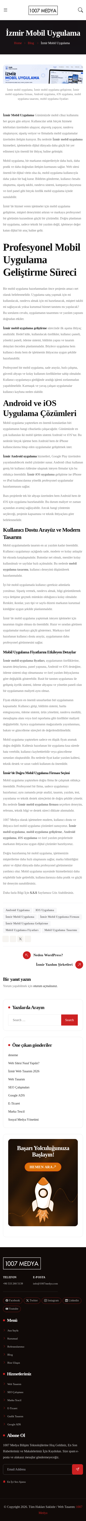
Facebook (14, 1300)
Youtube (13, 1308)
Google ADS (16, 1095)
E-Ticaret (14, 1103)
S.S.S (33, 892)
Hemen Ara (41, 1167)
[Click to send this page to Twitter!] (20, 939)
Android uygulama (18, 910)
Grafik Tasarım (15, 1416)
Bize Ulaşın (13, 1362)
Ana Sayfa (12, 1330)
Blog (10, 1354)
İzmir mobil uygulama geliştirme (27, 923)
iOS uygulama (45, 910)
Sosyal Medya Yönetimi (23, 1119)
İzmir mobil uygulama (20, 916)
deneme (13, 1055)
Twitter (33, 1300)
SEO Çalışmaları (18, 1087)
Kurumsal (12, 1338)
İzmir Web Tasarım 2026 (23, 1071)
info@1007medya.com (45, 1283)
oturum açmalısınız (45, 986)
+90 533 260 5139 (13, 1283)
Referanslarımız (15, 1346)
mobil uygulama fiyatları (22, 930)
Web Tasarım (16, 1079)
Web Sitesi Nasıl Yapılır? (23, 1063)
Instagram (53, 1300)
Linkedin (73, 1300)
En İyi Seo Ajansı (16, 1481)
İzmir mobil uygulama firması (59, 916)
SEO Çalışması (15, 1392)
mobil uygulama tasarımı (60, 930)
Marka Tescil (16, 1111)
